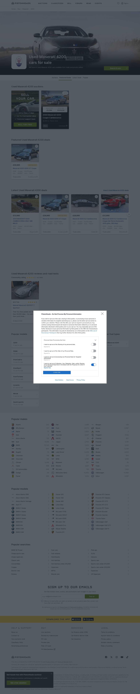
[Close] (103, 314)
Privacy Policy (81, 380)
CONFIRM (56, 372)
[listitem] (70, 340)
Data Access (70, 380)
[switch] (93, 344)
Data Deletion (59, 380)
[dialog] (70, 347)
